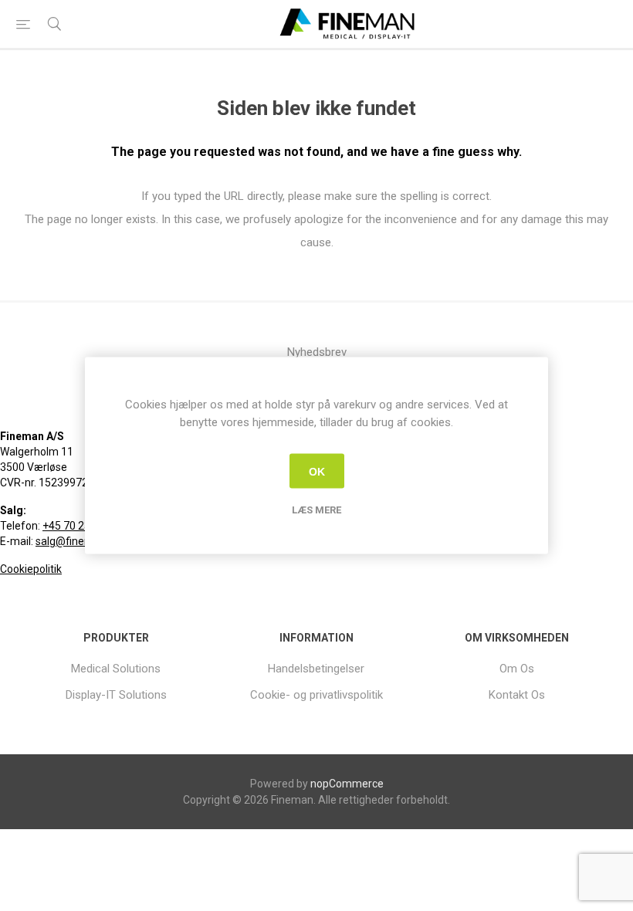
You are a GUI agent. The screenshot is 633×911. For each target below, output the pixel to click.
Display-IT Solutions (116, 695)
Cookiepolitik (31, 569)
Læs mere (316, 510)
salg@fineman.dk (78, 541)
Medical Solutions (116, 669)
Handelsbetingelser (316, 669)
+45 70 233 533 (79, 526)
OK (317, 471)
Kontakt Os (517, 695)
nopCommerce (347, 783)
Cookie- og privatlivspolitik (316, 695)
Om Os (516, 669)
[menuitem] (116, 668)
